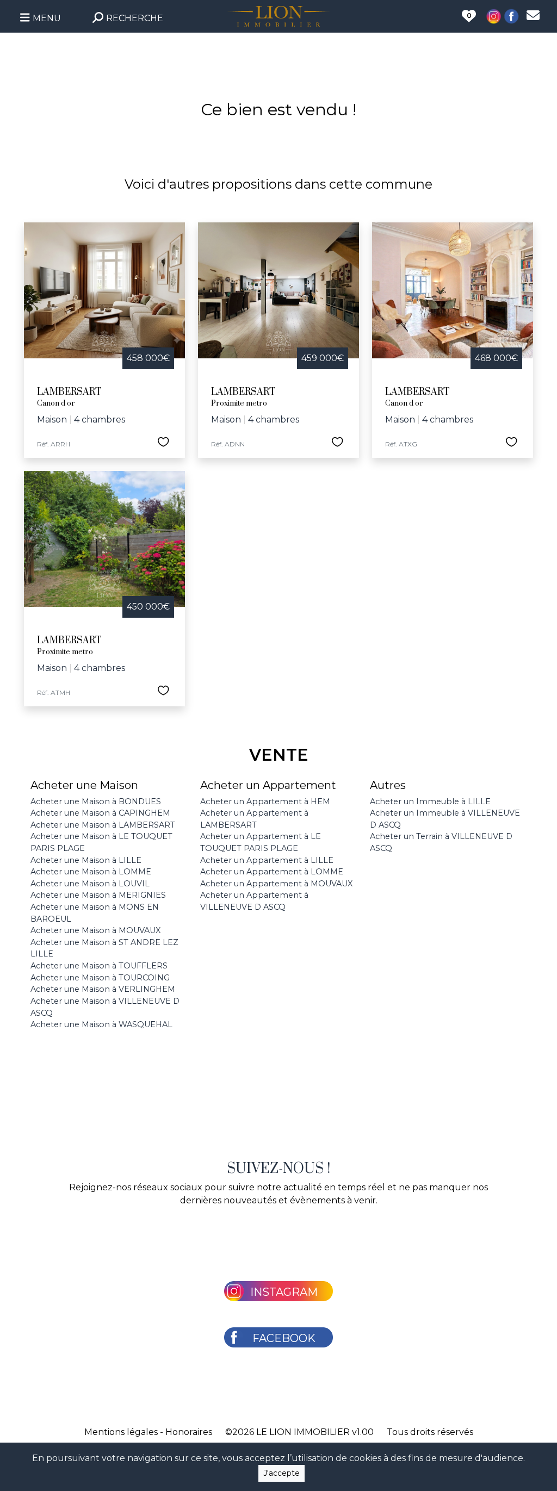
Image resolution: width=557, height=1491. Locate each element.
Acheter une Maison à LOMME (90, 872)
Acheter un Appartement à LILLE (266, 860)
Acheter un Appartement (268, 785)
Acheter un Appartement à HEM (265, 801)
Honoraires (188, 1432)
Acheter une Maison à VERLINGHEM (102, 989)
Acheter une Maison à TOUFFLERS (99, 966)
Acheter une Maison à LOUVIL (90, 884)
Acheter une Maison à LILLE (85, 860)
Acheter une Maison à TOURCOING (100, 978)
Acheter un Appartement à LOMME (271, 872)
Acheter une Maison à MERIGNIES (98, 895)
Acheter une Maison (84, 785)
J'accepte (281, 1473)
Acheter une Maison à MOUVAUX (95, 930)
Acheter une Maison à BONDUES (95, 801)
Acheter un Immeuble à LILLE (430, 801)
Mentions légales (121, 1432)
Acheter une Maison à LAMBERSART (102, 825)
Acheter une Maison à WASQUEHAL (101, 1024)
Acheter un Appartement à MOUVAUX (276, 884)
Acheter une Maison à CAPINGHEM (100, 813)
